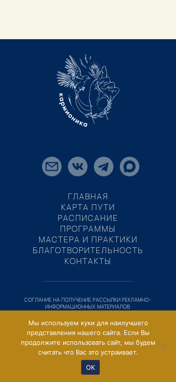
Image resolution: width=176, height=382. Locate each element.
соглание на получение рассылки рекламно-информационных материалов (88, 303)
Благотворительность (88, 250)
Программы (88, 228)
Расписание (88, 218)
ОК (90, 367)
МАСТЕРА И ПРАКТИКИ (88, 239)
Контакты (88, 261)
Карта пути (88, 207)
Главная (88, 196)
